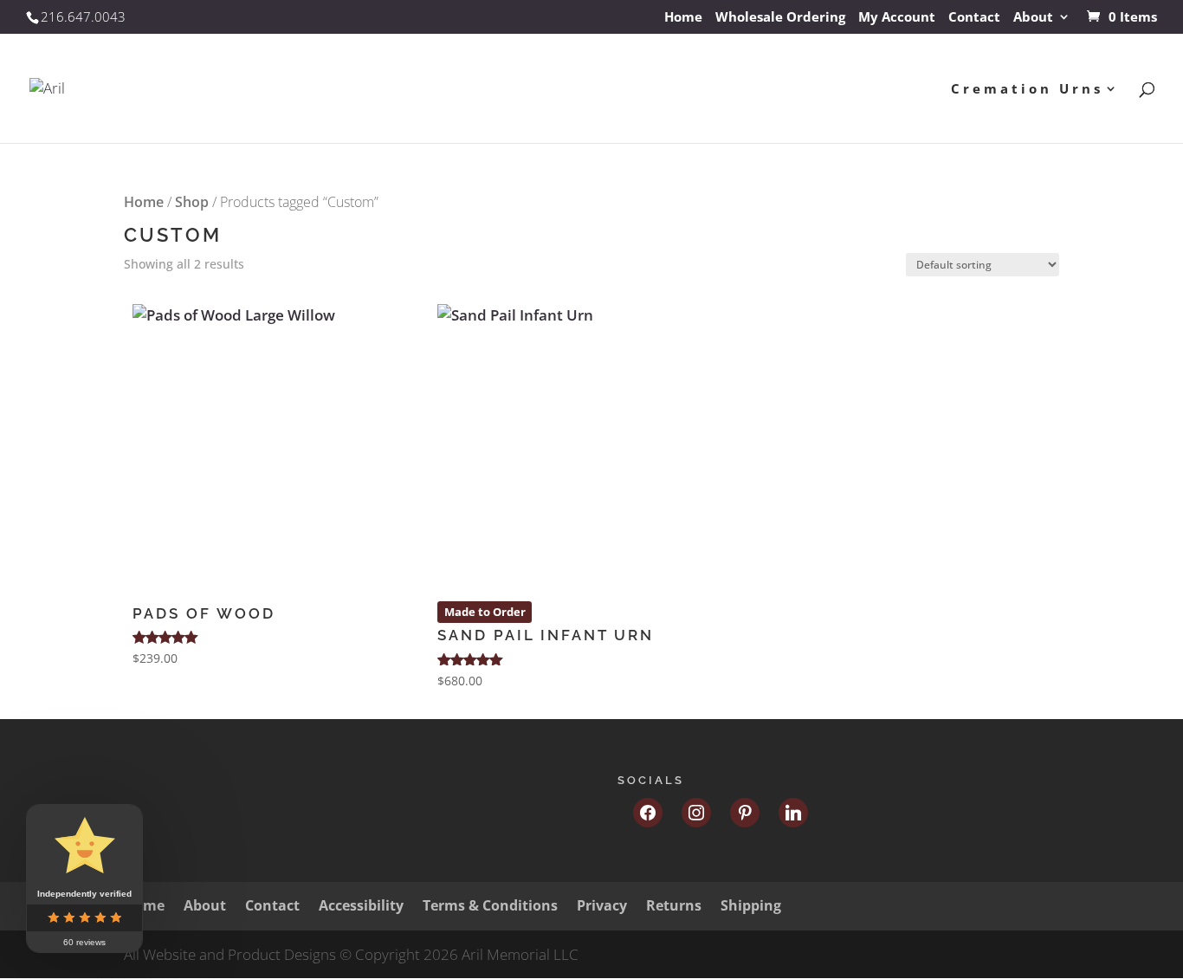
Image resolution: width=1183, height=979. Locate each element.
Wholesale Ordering (780, 17)
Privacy (602, 905)
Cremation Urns (1027, 89)
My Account (896, 17)
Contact (974, 17)
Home (683, 17)
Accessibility (361, 905)
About (1033, 17)
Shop (192, 201)
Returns (673, 905)
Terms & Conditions (490, 905)
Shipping (751, 905)
